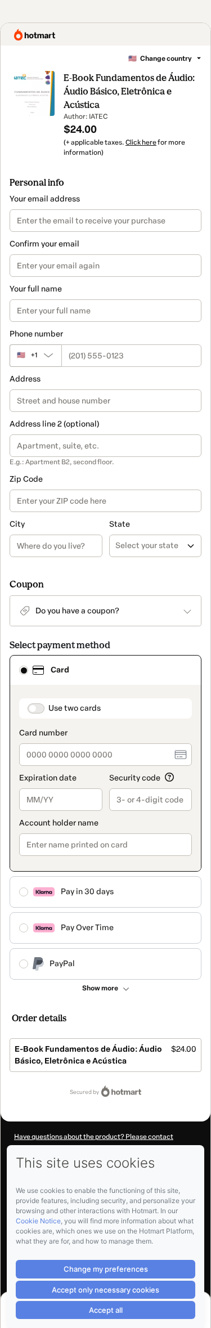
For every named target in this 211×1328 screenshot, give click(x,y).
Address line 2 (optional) (54, 424)
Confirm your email (44, 244)
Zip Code (26, 479)
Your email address (45, 199)
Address (25, 379)
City (17, 524)
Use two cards (74, 708)
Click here (140, 142)
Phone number (36, 334)
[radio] (23, 670)
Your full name (36, 289)
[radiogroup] (105, 817)
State (119, 524)
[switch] (36, 708)
